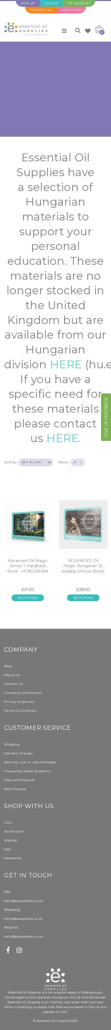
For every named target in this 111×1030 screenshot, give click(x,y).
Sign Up (27, 3)
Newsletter (13, 858)
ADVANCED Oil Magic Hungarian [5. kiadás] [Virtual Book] (83, 566)
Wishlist (10, 840)
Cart (8, 822)
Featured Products (19, 780)
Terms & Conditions (20, 710)
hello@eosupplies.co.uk (23, 901)
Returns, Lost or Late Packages (30, 762)
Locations (71, 10)
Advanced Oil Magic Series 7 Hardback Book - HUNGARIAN (27, 566)
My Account (79, 3)
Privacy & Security (19, 702)
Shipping (11, 744)
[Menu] (64, 31)
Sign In (51, 3)
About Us (12, 675)
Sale (7, 849)
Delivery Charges (18, 753)
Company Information (23, 693)
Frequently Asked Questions (27, 771)
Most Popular (15, 789)
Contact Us (41, 10)
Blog (8, 666)
